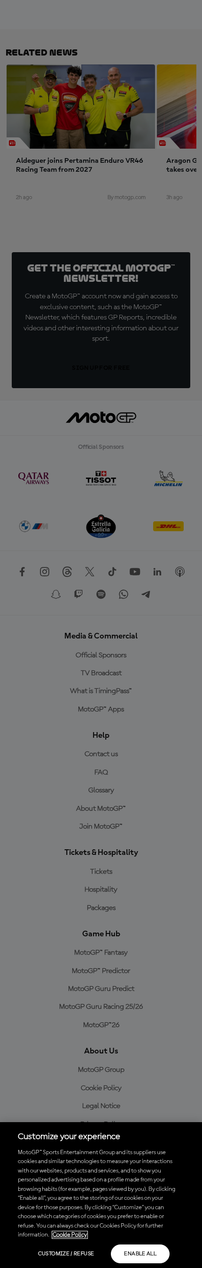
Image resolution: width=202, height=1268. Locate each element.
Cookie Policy (70, 1235)
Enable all (140, 1254)
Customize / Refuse (66, 1254)
